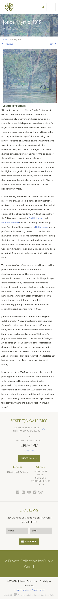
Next (51, 44)
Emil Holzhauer (35, 218)
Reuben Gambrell (10, 222)
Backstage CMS (47, 595)
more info (29, 450)
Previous (9, 44)
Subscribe (31, 541)
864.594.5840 (17, 472)
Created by (9, 595)
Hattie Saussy (42, 227)
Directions (27, 458)
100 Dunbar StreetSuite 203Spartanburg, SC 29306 (41, 478)
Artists (5, 39)
